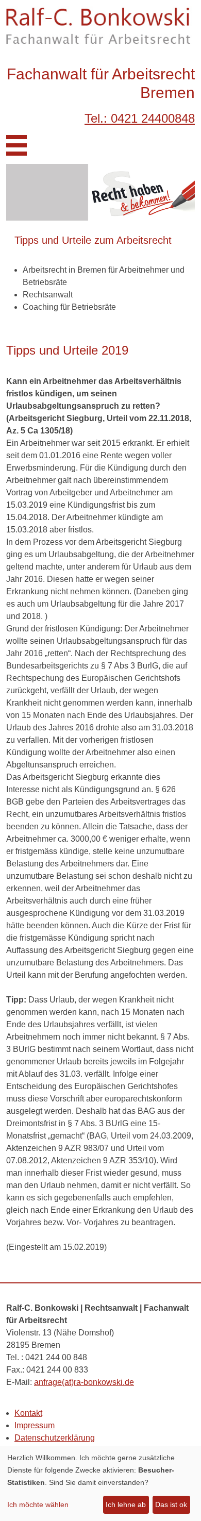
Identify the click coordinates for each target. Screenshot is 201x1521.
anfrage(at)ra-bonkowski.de (84, 1382)
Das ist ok (171, 1504)
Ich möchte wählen (38, 1504)
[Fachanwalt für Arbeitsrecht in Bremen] (100, 25)
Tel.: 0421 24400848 (140, 118)
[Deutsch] (186, 139)
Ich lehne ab (126, 1504)
